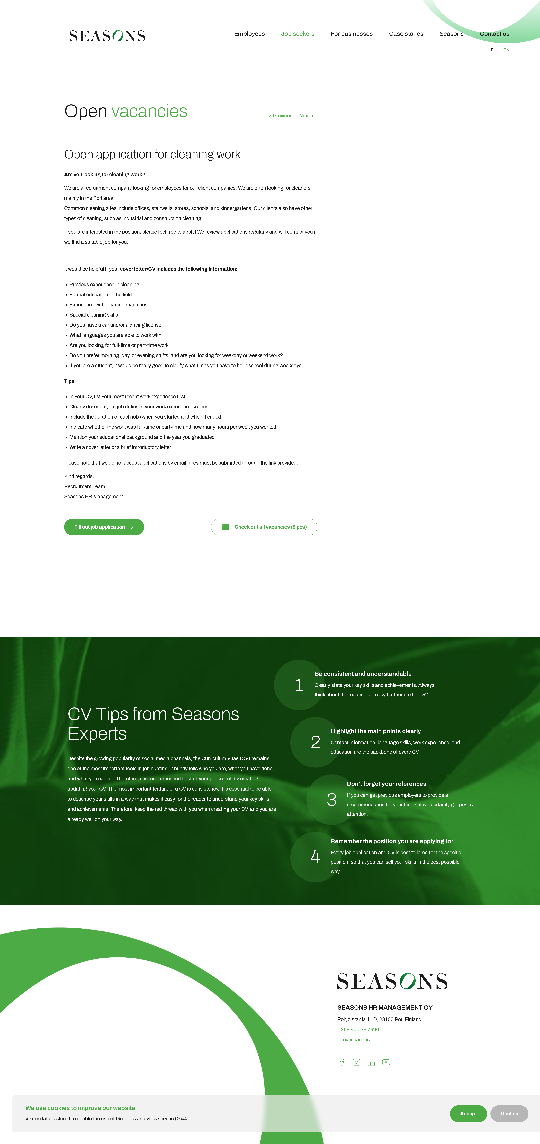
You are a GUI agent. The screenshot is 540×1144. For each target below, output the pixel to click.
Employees (249, 33)
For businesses (352, 33)
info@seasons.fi (356, 1039)
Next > (306, 116)
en (506, 50)
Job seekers (298, 33)
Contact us (495, 33)
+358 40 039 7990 (358, 1029)
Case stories (406, 33)
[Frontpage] (107, 40)
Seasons (452, 33)
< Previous (280, 116)
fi (493, 50)
